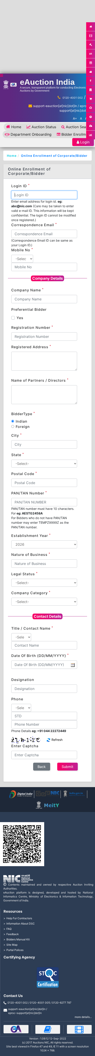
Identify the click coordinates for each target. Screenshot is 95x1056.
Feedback (12, 934)
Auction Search (78, 127)
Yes (20, 318)
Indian (21, 421)
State (17, 454)
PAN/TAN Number (29, 492)
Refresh (57, 740)
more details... (83, 1017)
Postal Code (24, 473)
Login (84, 142)
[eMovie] (79, 1029)
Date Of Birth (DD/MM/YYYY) (40, 655)
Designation (22, 679)
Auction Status (44, 127)
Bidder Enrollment (76, 134)
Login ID (20, 185)
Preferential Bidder (29, 309)
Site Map (11, 944)
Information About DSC (20, 923)
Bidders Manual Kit (18, 939)
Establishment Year (31, 535)
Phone (17, 699)
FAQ (8, 928)
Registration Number (32, 327)
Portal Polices (14, 950)
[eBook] (47, 1029)
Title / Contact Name (32, 628)
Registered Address (31, 346)
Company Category (31, 592)
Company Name (27, 289)
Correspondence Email (34, 224)
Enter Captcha (24, 746)
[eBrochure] (16, 1029)
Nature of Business (30, 554)
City (16, 435)
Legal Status (24, 573)
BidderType (23, 413)
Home (16, 127)
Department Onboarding (31, 134)
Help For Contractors (19, 918)
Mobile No (22, 249)
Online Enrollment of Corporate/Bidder (54, 155)
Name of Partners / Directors (40, 380)
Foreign (23, 426)
